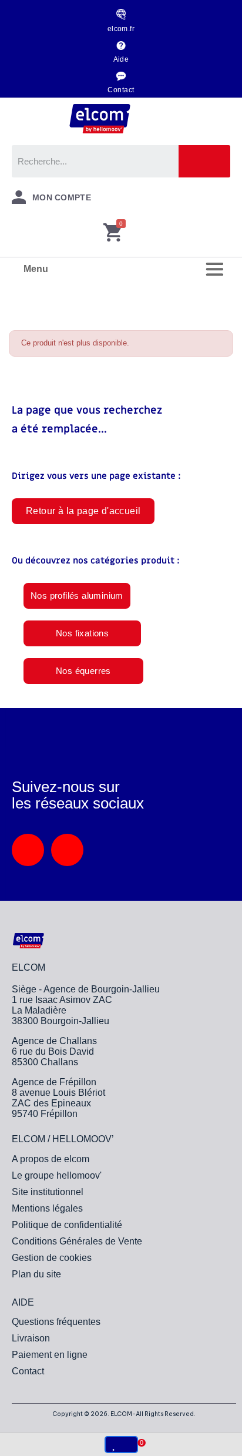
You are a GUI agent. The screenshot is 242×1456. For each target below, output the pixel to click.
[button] (83, 511)
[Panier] (112, 233)
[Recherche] (204, 161)
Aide (121, 59)
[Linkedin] (28, 850)
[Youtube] (67, 850)
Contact (120, 90)
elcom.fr (121, 29)
